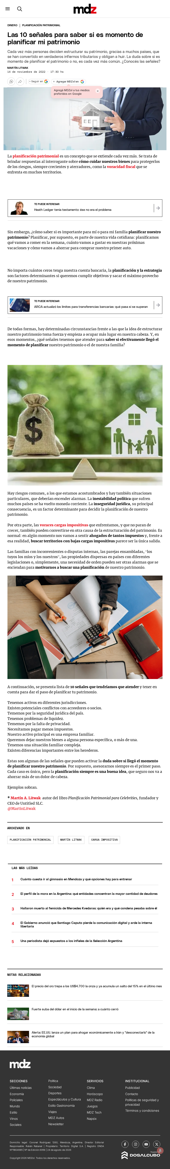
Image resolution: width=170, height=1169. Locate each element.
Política (53, 1081)
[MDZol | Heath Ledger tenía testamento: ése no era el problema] (158, 208)
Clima (91, 1088)
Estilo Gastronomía (61, 1106)
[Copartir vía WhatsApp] (11, 81)
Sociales (16, 1125)
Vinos (14, 1119)
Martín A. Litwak (26, 798)
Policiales (16, 1100)
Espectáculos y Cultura (64, 1099)
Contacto (131, 1094)
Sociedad (55, 1087)
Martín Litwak (17, 68)
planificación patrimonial (36, 156)
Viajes (52, 1112)
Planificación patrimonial (30, 840)
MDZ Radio (94, 1100)
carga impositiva (104, 840)
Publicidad (132, 1088)
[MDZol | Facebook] (125, 1144)
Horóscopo (95, 1094)
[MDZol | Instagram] (135, 1144)
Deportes (55, 1093)
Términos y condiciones (142, 1111)
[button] (7, 8)
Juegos (92, 1106)
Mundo (15, 1106)
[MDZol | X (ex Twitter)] (156, 1144)
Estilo (13, 1112)
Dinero (12, 25)
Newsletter (56, 1124)
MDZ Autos (56, 1118)
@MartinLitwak (21, 808)
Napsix (92, 1119)
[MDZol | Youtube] (146, 1144)
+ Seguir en (36, 81)
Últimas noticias (21, 1088)
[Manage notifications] (160, 1150)
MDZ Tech (94, 1112)
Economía (17, 1094)
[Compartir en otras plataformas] (20, 81)
